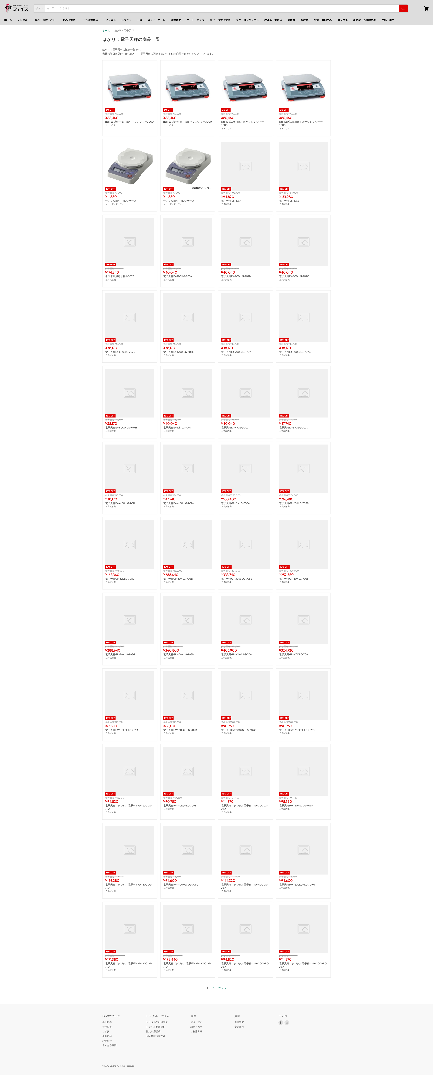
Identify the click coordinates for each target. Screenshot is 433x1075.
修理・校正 (196, 1022)
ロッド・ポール (156, 19)
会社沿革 (107, 1026)
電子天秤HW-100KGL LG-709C (238, 730)
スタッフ (126, 19)
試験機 (305, 19)
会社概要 (107, 1022)
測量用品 (176, 19)
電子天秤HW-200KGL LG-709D (297, 730)
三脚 (139, 19)
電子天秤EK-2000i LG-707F (236, 351)
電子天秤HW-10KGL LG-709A (121, 730)
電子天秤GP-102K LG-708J (294, 654)
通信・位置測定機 (220, 19)
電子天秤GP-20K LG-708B (294, 503)
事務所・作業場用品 (364, 19)
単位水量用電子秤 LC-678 (119, 276)
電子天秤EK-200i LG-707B (236, 276)
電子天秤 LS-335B (289, 200)
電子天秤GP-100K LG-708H (178, 654)
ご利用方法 (196, 1031)
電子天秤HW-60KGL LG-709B (180, 730)
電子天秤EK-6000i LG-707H (121, 427)
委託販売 (239, 1026)
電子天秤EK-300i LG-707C (294, 276)
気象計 (291, 19)
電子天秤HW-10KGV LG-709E (179, 805)
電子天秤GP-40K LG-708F (294, 578)
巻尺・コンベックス (247, 19)
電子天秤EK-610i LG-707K (293, 427)
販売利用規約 (153, 1031)
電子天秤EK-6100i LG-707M (178, 503)
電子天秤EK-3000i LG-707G (295, 351)
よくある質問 (109, 1045)
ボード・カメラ (195, 19)
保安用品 (342, 19)
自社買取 (239, 1022)
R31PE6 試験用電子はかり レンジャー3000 (187, 121)
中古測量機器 (91, 19)
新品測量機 (69, 19)
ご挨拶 (105, 1031)
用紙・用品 (388, 19)
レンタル (22, 19)
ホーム (8, 19)
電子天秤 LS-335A (231, 200)
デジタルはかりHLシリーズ (120, 200)
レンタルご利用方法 (157, 1022)
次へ (221, 988)
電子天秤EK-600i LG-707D (120, 351)
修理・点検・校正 (45, 19)
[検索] (403, 8)
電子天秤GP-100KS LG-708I (236, 654)
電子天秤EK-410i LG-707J (235, 427)
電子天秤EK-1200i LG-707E (178, 351)
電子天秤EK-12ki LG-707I (177, 427)
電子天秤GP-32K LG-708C (119, 578)
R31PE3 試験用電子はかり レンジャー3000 (129, 121)
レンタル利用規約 (155, 1026)
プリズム (111, 19)
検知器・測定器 (273, 19)
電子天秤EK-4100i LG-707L (120, 503)
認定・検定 (196, 1026)
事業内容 (107, 1036)
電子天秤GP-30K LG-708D (178, 578)
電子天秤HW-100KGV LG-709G (180, 884)
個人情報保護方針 (155, 1036)
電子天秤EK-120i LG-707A (177, 276)
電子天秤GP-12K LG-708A (235, 503)
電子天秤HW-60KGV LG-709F (296, 805)
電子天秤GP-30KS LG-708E (236, 578)
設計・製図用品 (323, 19)
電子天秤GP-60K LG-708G (120, 654)
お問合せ (107, 1040)
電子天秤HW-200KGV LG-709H (297, 884)
